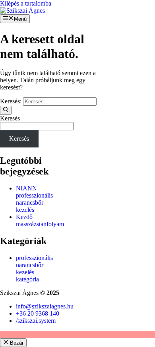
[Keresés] (6, 110)
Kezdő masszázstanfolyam (40, 220)
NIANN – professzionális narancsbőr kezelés (34, 199)
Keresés (10, 118)
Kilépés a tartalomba (25, 3)
